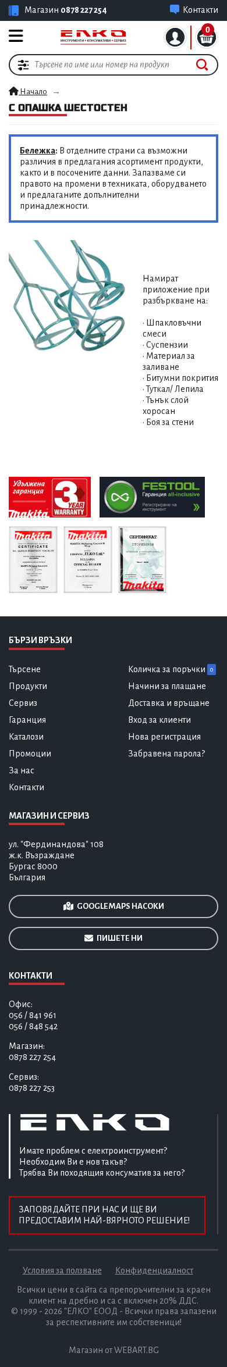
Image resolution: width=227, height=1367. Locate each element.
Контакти (26, 787)
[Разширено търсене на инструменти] (23, 64)
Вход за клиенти (159, 719)
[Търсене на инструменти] (202, 65)
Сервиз (23, 703)
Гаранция (27, 719)
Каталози (26, 736)
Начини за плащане (167, 686)
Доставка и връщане (169, 703)
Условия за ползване (62, 1270)
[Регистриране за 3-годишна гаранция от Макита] (50, 496)
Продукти (28, 686)
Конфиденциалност (154, 1270)
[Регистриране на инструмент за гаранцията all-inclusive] (152, 496)
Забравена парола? (166, 753)
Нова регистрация (164, 736)
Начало (33, 91)
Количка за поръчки (170, 669)
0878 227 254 (84, 10)
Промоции (30, 753)
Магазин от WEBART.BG (114, 1350)
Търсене (25, 669)
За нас (21, 770)
